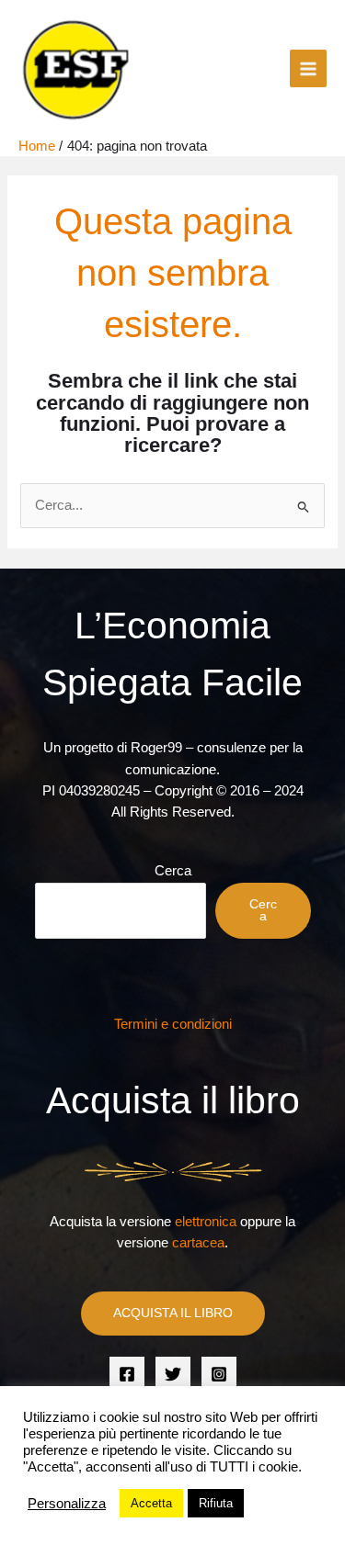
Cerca (173, 870)
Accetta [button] (151, 1503)
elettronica (205, 1221)
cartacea (198, 1242)
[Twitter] (172, 1374)
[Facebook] (126, 1374)
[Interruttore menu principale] (308, 68)
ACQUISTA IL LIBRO (173, 1313)
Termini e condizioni (173, 1024)
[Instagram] (218, 1374)
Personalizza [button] (67, 1503)
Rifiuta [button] (216, 1503)
